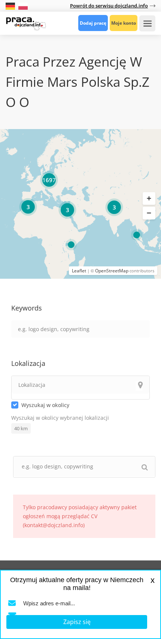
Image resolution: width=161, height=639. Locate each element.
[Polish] (23, 5)
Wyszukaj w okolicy (45, 405)
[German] (11, 5)
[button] (149, 198)
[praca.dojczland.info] (26, 23)
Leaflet (79, 270)
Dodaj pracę (93, 23)
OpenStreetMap (111, 270)
